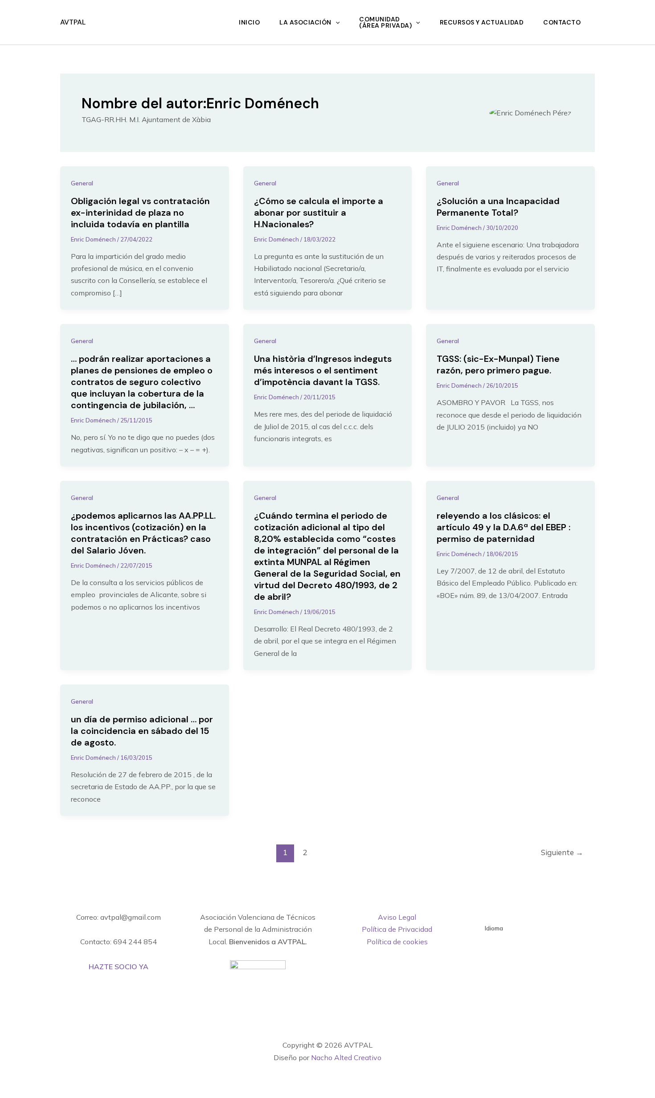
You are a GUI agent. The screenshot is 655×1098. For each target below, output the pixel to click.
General (82, 183)
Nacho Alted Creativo (346, 1057)
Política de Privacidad (397, 929)
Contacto (562, 22)
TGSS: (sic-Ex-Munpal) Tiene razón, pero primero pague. (498, 364)
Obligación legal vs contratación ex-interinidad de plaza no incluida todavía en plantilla (140, 212)
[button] (336, 22)
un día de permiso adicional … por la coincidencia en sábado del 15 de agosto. (142, 730)
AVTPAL (73, 22)
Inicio (249, 22)
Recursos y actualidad (482, 22)
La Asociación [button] (305, 22)
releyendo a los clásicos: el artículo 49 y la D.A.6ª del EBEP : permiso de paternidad (503, 527)
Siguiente (562, 852)
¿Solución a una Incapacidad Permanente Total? (498, 206)
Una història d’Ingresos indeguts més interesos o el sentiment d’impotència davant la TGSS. (323, 370)
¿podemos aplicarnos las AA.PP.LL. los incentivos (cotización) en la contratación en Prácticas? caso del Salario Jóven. (143, 533)
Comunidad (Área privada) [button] (385, 22)
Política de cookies (397, 941)
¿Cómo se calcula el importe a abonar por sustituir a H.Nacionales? (318, 212)
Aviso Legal (397, 917)
